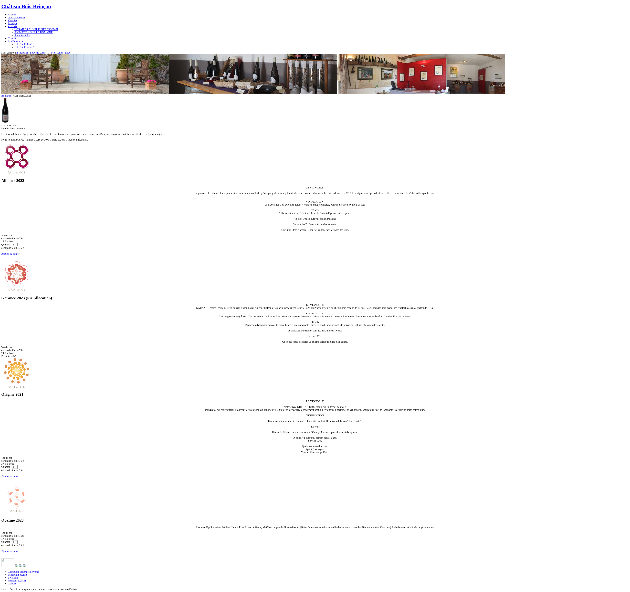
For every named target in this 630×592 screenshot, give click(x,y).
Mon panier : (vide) (61, 52)
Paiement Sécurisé (17, 574)
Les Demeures (15, 41)
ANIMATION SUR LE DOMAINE (33, 32)
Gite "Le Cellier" (23, 44)
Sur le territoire (22, 35)
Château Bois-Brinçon (26, 6)
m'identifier (22, 52)
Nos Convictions (16, 17)
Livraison (13, 577)
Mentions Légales (17, 580)
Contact (12, 38)
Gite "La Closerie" (24, 47)
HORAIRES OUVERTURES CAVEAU (36, 29)
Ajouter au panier (10, 253)
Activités (12, 26)
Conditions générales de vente (23, 571)
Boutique (12, 23)
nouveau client (37, 52)
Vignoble (12, 20)
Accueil (12, 14)
